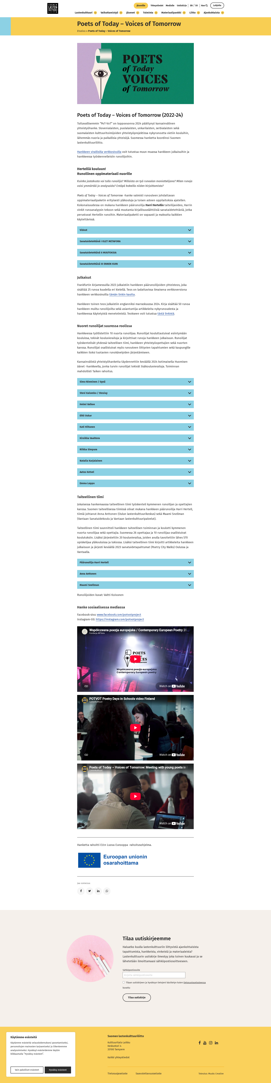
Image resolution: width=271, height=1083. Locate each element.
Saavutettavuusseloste (149, 1073)
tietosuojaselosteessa (194, 982)
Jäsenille (141, 5)
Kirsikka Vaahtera (90, 438)
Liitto (192, 12)
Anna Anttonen (88, 573)
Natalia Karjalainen (91, 460)
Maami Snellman (89, 585)
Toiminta (148, 12)
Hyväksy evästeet (58, 1070)
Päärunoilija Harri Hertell (94, 562)
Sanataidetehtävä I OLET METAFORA (100, 241)
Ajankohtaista (212, 12)
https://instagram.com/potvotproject (120, 619)
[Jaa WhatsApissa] (107, 891)
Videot (83, 230)
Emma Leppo (87, 483)
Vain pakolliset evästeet (27, 1070)
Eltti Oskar (86, 415)
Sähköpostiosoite (131, 970)
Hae (203, 5)
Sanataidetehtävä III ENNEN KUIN (99, 263)
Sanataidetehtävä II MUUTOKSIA (98, 252)
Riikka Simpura (88, 449)
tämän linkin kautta (122, 294)
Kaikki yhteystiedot (119, 1057)
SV (196, 5)
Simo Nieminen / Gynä (92, 381)
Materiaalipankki (171, 12)
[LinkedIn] (216, 1043)
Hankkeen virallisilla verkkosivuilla (99, 152)
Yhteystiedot (157, 5)
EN (191, 5)
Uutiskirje (182, 5)
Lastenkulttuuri (84, 12)
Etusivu (81, 30)
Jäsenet (130, 12)
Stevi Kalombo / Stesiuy (93, 393)
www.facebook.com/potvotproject (119, 614)
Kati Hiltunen (87, 426)
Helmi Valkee (87, 404)
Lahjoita (217, 5)
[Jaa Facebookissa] (81, 891)
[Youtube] (205, 1043)
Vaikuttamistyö (109, 12)
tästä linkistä (165, 313)
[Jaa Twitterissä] (89, 891)
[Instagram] (210, 1043)
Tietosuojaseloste (118, 1073)
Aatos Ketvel (87, 472)
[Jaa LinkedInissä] (98, 891)
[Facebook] (200, 1043)
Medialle (170, 5)
